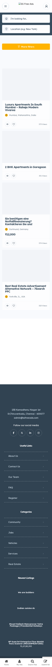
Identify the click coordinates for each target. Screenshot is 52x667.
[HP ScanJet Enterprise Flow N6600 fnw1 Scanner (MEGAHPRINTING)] (26, 636)
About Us (13, 456)
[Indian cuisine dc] (26, 603)
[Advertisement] (26, 351)
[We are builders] (26, 587)
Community (14, 522)
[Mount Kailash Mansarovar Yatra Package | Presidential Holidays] (26, 618)
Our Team (13, 477)
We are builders (26, 592)
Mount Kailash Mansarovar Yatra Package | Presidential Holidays (26, 625)
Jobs (10, 532)
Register (12, 498)
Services (12, 553)
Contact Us (14, 466)
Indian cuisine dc (26, 608)
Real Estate (14, 564)
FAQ (10, 487)
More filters (27, 46)
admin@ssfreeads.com (26, 417)
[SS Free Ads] (26, 6)
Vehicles (12, 543)
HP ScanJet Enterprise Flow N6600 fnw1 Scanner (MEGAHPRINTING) (26, 643)
